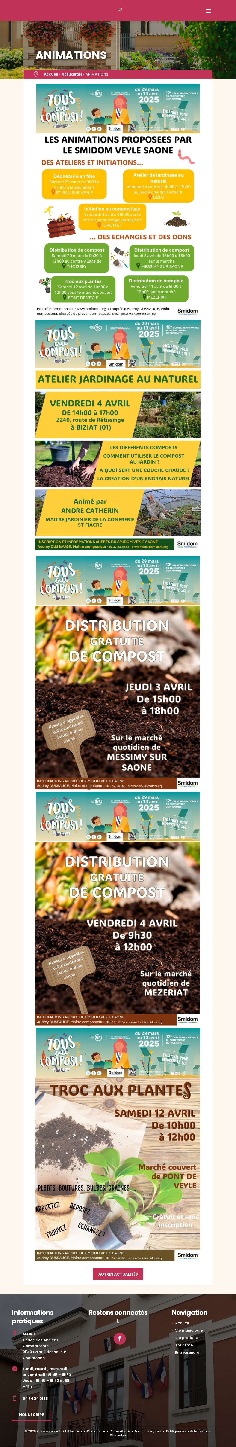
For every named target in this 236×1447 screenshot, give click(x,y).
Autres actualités (118, 1274)
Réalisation (118, 1435)
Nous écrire (31, 1414)
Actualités (72, 74)
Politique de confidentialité (186, 1431)
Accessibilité (120, 1431)
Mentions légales (148, 1431)
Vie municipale (189, 1330)
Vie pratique (186, 1337)
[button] (208, 14)
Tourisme (184, 1345)
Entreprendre (187, 1352)
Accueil (51, 74)
